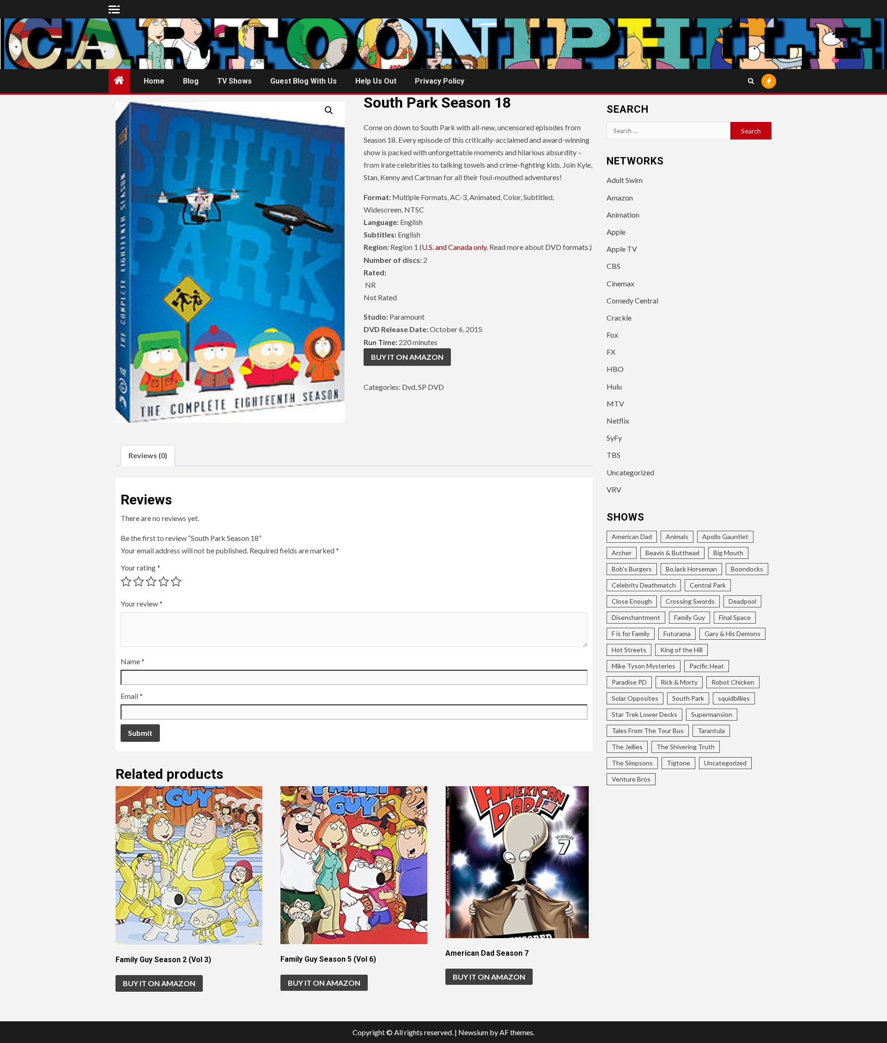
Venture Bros (631, 779)
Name (133, 661)
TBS (613, 454)
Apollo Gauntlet (725, 536)
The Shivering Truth (685, 747)
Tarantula (711, 730)
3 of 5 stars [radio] (151, 581)
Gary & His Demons (732, 633)
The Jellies (627, 747)
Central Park (708, 585)
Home (154, 81)
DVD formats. (567, 247)
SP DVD (431, 386)
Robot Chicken (732, 682)
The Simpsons (632, 763)
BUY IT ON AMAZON (407, 356)
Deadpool (742, 601)
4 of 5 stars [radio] (163, 581)
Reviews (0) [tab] (147, 455)
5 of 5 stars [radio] (176, 581)
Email (132, 695)
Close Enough (632, 601)
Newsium (473, 1032)
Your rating (140, 567)
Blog (191, 81)
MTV (615, 403)
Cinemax (620, 283)
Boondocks (747, 569)
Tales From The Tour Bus (648, 730)
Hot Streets (629, 650)
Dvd (408, 386)
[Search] (751, 81)
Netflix (618, 420)
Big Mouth (728, 553)
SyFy (614, 437)
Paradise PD (629, 682)
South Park (688, 698)
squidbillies (734, 698)
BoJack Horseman (691, 569)
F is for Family (631, 633)
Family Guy (689, 617)
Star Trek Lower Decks (644, 714)
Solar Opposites (635, 698)
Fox (612, 334)
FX (611, 351)
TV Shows (234, 81)
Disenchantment (636, 617)
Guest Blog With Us (303, 81)
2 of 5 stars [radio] (138, 581)
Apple (616, 231)
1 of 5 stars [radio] (126, 581)
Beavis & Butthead (672, 553)
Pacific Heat (706, 666)
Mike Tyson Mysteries (643, 666)
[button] (329, 110)
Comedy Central (632, 300)
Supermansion (711, 714)
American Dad (632, 536)
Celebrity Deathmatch (644, 585)
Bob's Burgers (632, 569)
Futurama (677, 633)
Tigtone (678, 763)
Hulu (614, 386)
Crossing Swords (690, 601)
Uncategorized (630, 472)
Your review (142, 603)
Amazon (620, 197)
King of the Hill (681, 650)
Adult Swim (625, 180)
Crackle (619, 317)
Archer (622, 553)
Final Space (735, 617)
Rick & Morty (679, 682)
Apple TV (622, 248)
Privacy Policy (439, 81)
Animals (677, 536)
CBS (613, 265)
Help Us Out (375, 81)
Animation (623, 214)
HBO (615, 368)
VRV (614, 489)
